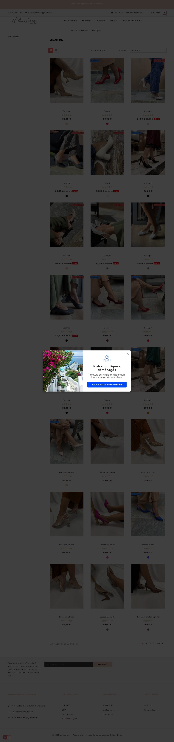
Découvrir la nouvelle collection (107, 384)
